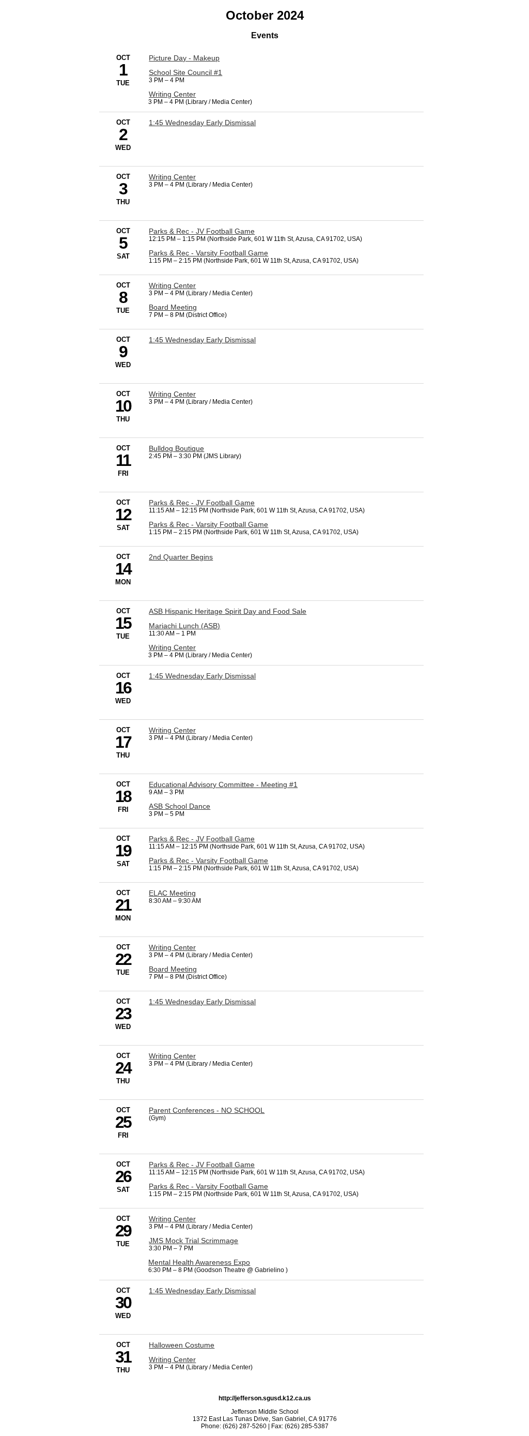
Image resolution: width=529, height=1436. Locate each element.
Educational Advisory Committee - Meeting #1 (223, 784)
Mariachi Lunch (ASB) (184, 626)
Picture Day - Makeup (184, 58)
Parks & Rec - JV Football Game (202, 231)
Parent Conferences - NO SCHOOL (206, 1110)
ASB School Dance (179, 806)
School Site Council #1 (185, 72)
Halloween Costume (181, 1345)
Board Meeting (173, 307)
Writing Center (172, 94)
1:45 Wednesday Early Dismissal (202, 122)
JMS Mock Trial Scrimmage (193, 1240)
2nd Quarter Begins (181, 557)
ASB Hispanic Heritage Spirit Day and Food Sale (227, 611)
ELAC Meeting (172, 893)
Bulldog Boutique (176, 448)
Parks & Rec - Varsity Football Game (208, 253)
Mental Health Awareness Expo (199, 1262)
